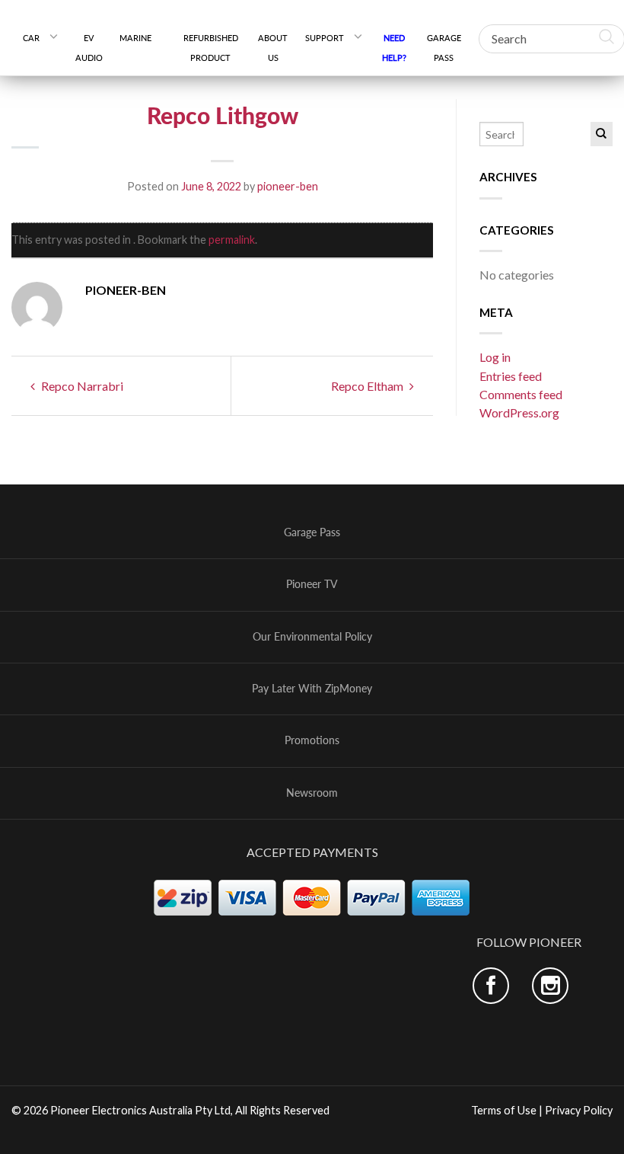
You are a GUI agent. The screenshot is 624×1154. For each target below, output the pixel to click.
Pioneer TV (312, 584)
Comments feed (520, 394)
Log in (495, 357)
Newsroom (312, 793)
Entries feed (510, 376)
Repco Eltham (368, 386)
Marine (141, 38)
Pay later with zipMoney (312, 688)
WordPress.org (519, 412)
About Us (273, 47)
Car (31, 38)
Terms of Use (503, 1110)
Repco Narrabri (81, 386)
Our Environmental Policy (312, 637)
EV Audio (89, 47)
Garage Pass (444, 47)
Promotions (312, 740)
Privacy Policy (579, 1110)
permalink (232, 239)
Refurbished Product (210, 47)
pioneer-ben (287, 186)
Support (324, 38)
